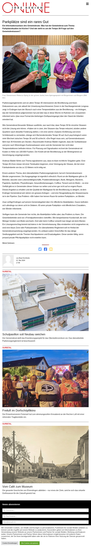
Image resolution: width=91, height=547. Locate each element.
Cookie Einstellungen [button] (10, 543)
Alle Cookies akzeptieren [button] (29, 543)
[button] (87, 3)
